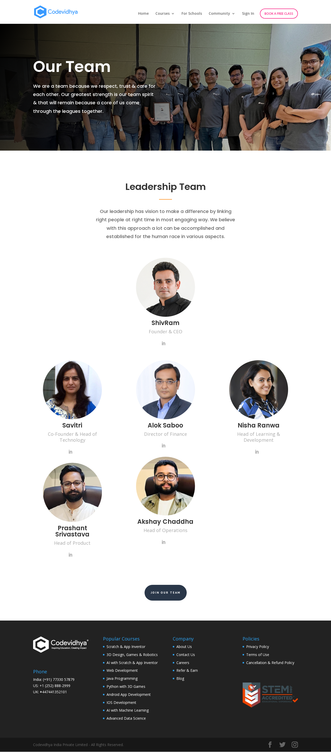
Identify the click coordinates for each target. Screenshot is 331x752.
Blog (180, 678)
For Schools (192, 14)
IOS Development (121, 702)
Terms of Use (257, 654)
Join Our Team (165, 592)
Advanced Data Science (126, 718)
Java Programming (122, 678)
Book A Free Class (279, 13)
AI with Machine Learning (128, 710)
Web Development (122, 670)
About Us (184, 646)
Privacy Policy (257, 646)
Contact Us (185, 654)
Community (219, 14)
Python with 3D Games (126, 686)
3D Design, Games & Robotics (132, 654)
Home (143, 14)
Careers (182, 662)
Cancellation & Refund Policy (270, 662)
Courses (162, 14)
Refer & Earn (187, 670)
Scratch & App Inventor (126, 646)
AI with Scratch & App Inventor (132, 662)
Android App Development (129, 694)
